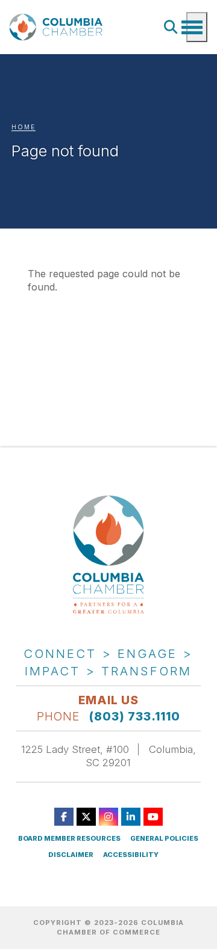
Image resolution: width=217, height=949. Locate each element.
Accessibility (131, 855)
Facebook (64, 817)
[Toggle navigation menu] (196, 27)
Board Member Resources (69, 838)
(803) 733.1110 (134, 716)
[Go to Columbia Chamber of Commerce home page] (58, 27)
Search (171, 27)
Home (23, 127)
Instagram (108, 817)
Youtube (153, 817)
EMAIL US (108, 700)
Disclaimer (70, 855)
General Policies (164, 838)
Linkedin (130, 817)
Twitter (86, 817)
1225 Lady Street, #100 (75, 749)
